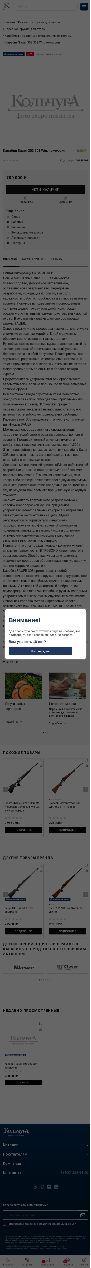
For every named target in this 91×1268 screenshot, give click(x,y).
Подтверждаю (40, 651)
